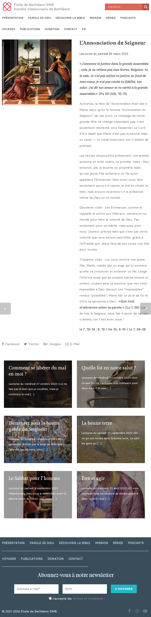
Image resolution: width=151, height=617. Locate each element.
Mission (95, 18)
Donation (52, 29)
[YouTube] (145, 611)
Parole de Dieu (39, 18)
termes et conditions (88, 598)
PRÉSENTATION (12, 18)
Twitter (33, 344)
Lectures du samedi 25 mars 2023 (103, 54)
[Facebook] (129, 611)
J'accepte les (77, 598)
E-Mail (74, 344)
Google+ (54, 344)
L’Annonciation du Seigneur (112, 43)
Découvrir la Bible (70, 18)
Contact (70, 29)
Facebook (12, 344)
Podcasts (128, 18)
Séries (111, 18)
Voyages (8, 29)
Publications (30, 29)
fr (84, 29)
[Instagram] (137, 611)
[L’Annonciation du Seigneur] (37, 72)
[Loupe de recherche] (145, 7)
